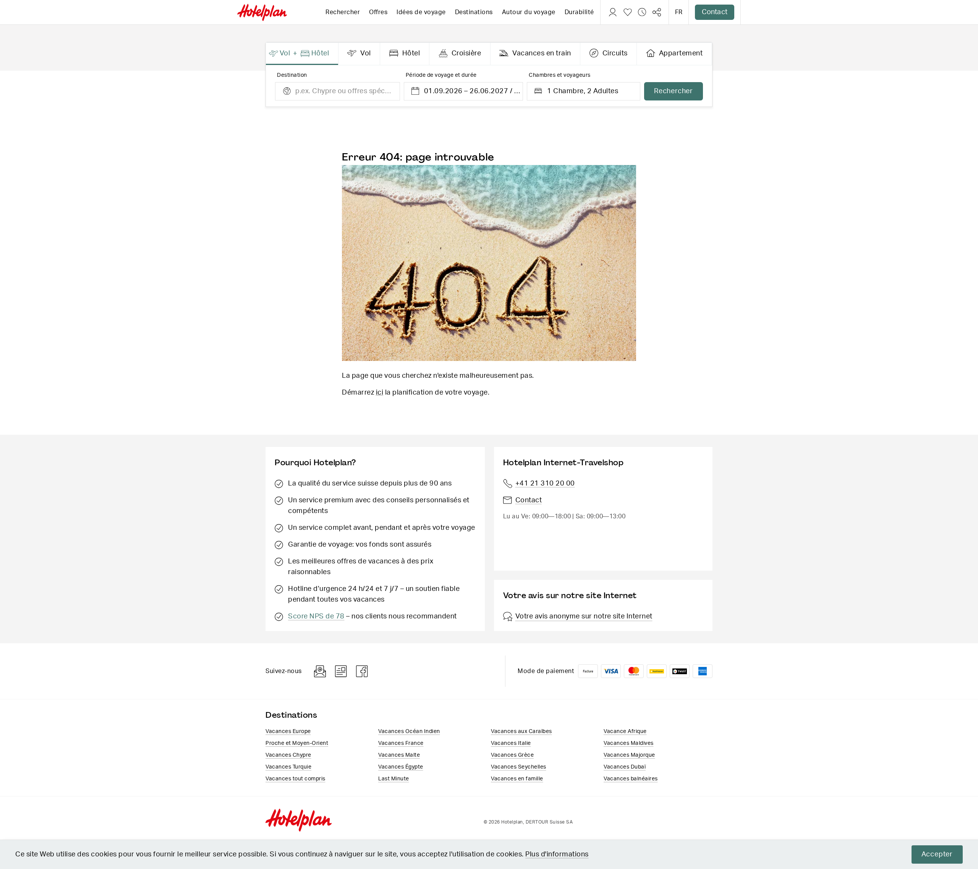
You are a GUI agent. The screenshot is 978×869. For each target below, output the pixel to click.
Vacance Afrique (625, 731)
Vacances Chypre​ (288, 755)
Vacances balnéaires (631, 779)
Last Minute (393, 779)
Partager (656, 12)
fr (678, 12)
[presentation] (302, 53)
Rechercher (342, 12)
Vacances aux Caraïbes (521, 731)
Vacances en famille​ (517, 779)
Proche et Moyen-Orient (297, 743)
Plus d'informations (557, 854)
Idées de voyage (421, 12)
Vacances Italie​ (511, 743)
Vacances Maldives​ (629, 743)
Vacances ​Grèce (512, 755)
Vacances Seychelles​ (518, 767)
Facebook (362, 671)
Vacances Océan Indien (409, 731)
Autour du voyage (528, 12)
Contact (714, 12)
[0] (627, 12)
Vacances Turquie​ (288, 767)
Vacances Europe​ (288, 731)
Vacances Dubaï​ (625, 767)
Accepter (937, 854)
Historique (642, 12)
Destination (292, 75)
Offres (378, 12)
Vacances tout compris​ (295, 779)
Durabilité (579, 12)
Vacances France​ (401, 743)
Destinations (474, 12)
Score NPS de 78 (316, 616)
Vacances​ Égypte (400, 767)
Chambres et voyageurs (560, 75)
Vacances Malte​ (399, 755)
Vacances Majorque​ (629, 755)
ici (380, 392)
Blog (341, 671)
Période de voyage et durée (441, 75)
